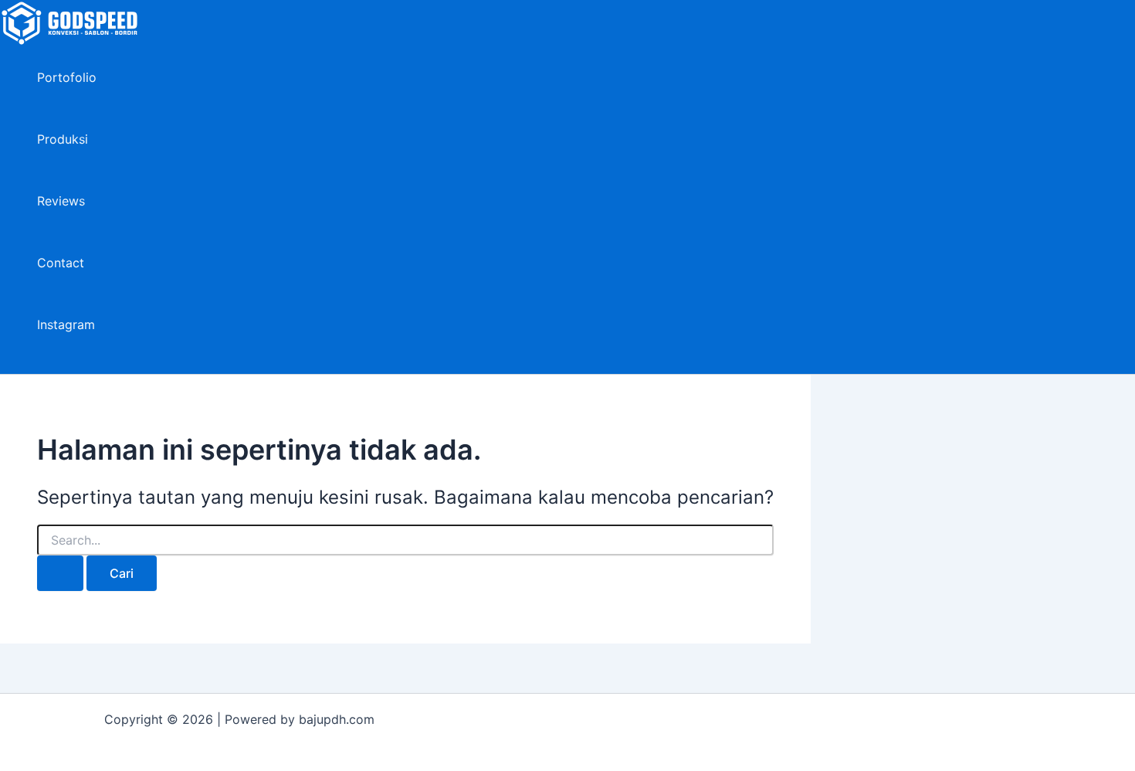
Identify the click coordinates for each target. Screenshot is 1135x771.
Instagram (66, 324)
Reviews (61, 201)
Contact (60, 262)
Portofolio (67, 77)
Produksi (62, 139)
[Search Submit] (60, 573)
